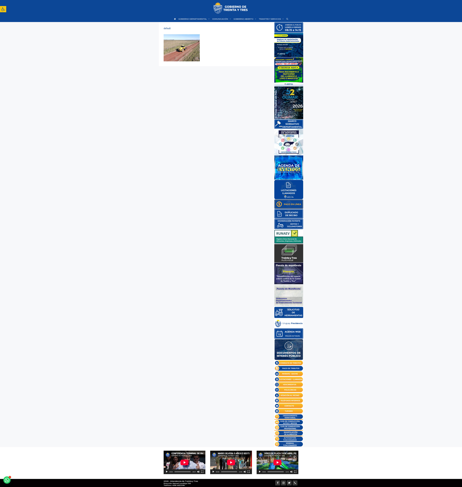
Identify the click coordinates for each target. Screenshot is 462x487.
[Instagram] (283, 482)
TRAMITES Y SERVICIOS (270, 19)
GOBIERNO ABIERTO (243, 19)
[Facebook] (277, 482)
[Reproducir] (167, 472)
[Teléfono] (295, 482)
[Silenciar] (198, 472)
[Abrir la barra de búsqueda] (287, 19)
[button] (3, 9)
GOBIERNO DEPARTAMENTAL (192, 19)
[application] (184, 462)
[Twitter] (289, 482)
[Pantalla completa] (202, 472)
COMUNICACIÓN (220, 19)
